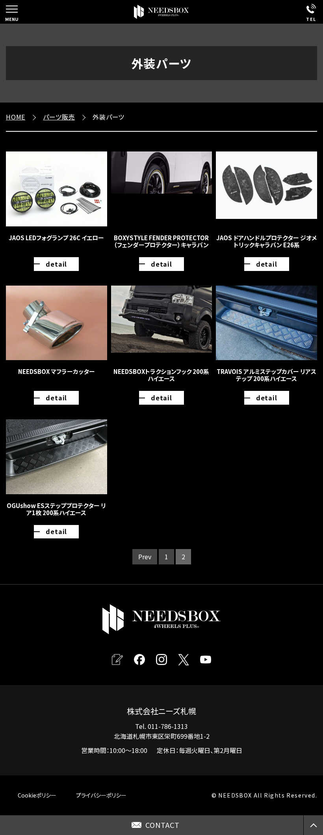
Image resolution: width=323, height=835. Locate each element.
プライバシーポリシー (101, 795)
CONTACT (162, 825)
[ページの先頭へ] (313, 825)
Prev (144, 556)
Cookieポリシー (37, 795)
